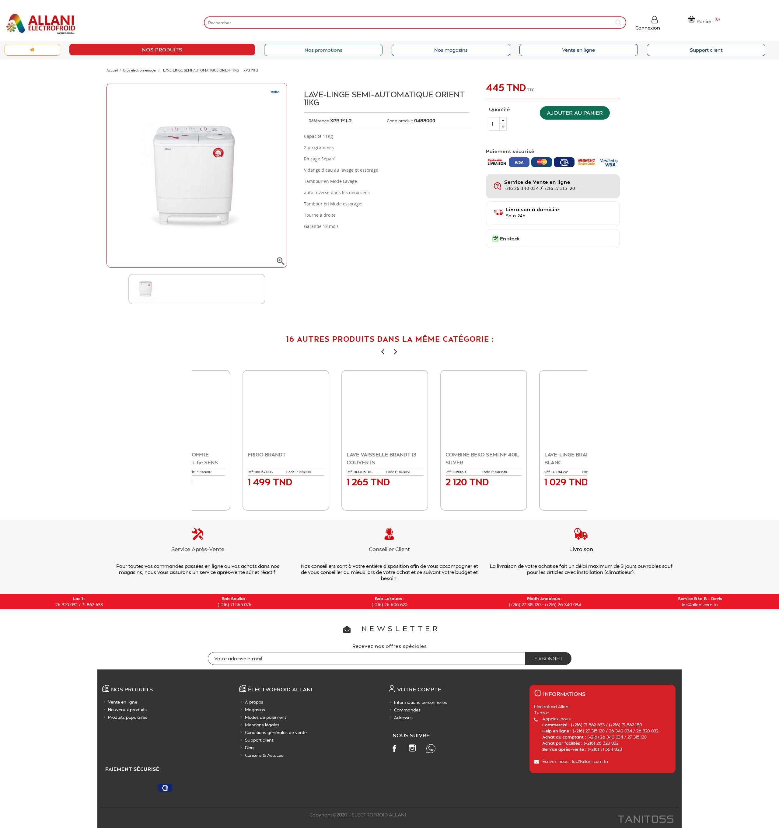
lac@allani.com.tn (700, 604)
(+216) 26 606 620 (389, 604)
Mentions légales (262, 724)
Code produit (400, 120)
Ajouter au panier (575, 112)
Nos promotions (323, 50)
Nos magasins (451, 50)
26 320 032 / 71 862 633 (79, 604)
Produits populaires (127, 717)
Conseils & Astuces (264, 755)
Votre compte (419, 689)
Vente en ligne (578, 50)
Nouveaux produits (127, 709)
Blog (249, 747)
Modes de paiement (265, 717)
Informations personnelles (420, 702)
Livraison (581, 548)
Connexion (647, 27)
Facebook (394, 748)
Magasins (255, 709)
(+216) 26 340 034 (563, 604)
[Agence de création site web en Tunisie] (645, 820)
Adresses (403, 717)
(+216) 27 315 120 (525, 604)
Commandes (407, 709)
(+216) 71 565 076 (234, 604)
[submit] (619, 22)
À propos (254, 701)
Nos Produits (162, 49)
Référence (319, 120)
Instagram (412, 748)
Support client (706, 50)
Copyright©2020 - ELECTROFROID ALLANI (357, 814)
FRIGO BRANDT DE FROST (532, 454)
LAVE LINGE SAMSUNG (429, 454)
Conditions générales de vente (276, 732)
